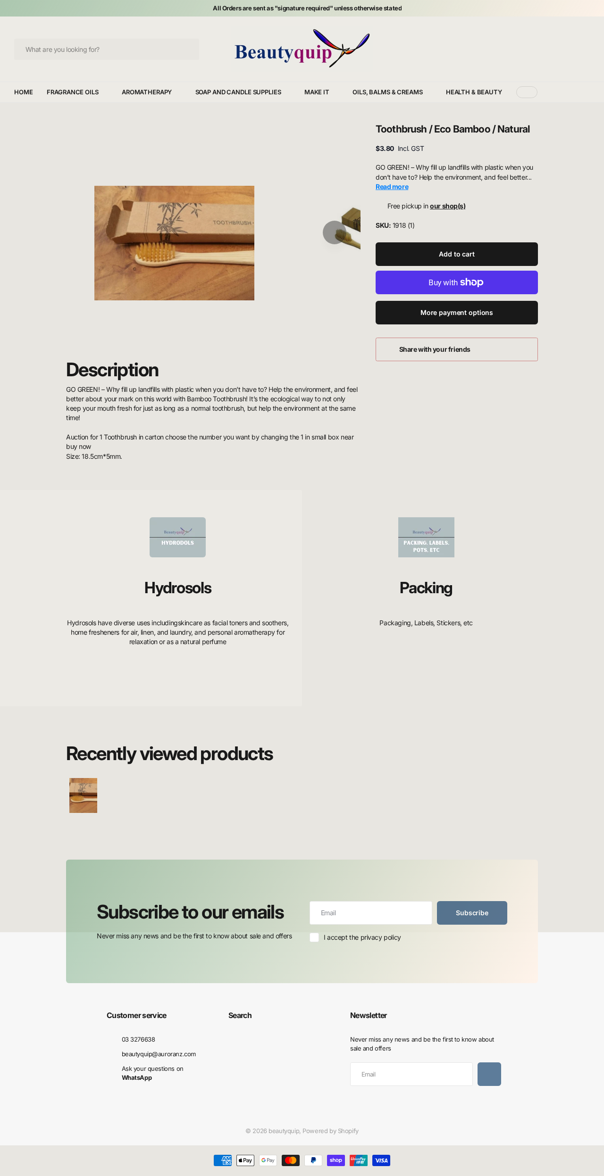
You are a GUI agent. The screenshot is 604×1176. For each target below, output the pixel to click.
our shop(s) (447, 206)
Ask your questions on (153, 1073)
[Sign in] (573, 49)
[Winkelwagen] (586, 49)
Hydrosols (177, 587)
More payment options (456, 312)
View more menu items (526, 92)
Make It (316, 92)
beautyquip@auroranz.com (159, 1054)
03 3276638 (138, 1039)
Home (23, 92)
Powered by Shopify (330, 1131)
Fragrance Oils (72, 92)
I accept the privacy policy (362, 937)
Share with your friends (434, 349)
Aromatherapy (147, 92)
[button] (334, 232)
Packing (426, 587)
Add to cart (456, 254)
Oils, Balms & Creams (387, 92)
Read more (392, 186)
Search (240, 1015)
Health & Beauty (474, 92)
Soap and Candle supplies (238, 92)
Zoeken (187, 49)
